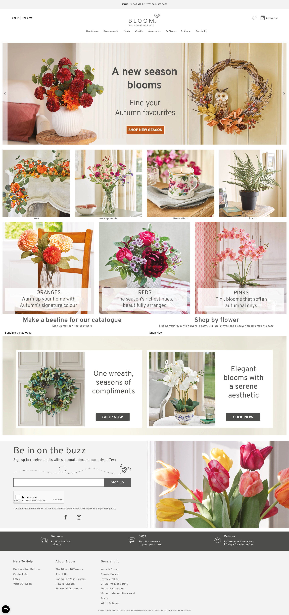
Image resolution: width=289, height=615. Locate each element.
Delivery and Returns (26, 569)
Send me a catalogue (18, 332)
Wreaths (139, 31)
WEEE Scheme (110, 603)
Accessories (154, 31)
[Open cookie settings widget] (6, 609)
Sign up (117, 482)
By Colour (186, 31)
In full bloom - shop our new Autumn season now (144, 4)
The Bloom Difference (69, 569)
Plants (126, 31)
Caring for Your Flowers (71, 579)
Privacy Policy (110, 579)
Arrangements (111, 31)
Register (27, 18)
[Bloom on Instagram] (79, 517)
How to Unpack (65, 584)
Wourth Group (110, 569)
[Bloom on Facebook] (65, 517)
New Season (92, 31)
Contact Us (20, 574)
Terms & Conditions (113, 588)
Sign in (16, 18)
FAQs (16, 579)
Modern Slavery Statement (118, 593)
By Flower (171, 31)
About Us (61, 574)
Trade (104, 598)
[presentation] (5, 94)
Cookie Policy (109, 574)
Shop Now (155, 332)
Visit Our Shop (22, 584)
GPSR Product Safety (114, 584)
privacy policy (108, 509)
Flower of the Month (69, 588)
